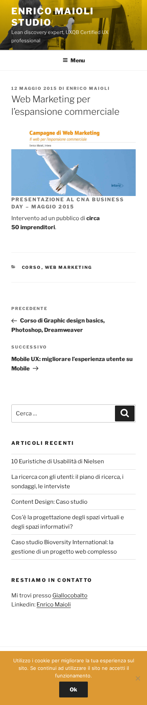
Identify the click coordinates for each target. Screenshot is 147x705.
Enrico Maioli (88, 88)
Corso (31, 267)
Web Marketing (68, 267)
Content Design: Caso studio (49, 501)
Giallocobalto (69, 595)
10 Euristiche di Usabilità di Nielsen (57, 461)
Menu (77, 60)
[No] (137, 678)
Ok (73, 689)
